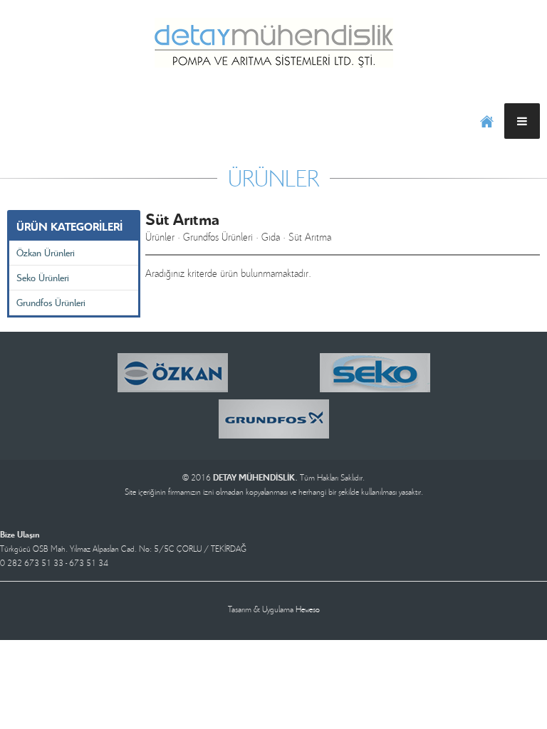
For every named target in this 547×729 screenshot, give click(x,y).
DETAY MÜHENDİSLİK (273, 43)
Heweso (308, 609)
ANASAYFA (486, 121)
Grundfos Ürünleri (50, 302)
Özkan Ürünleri (45, 252)
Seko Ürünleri (42, 277)
